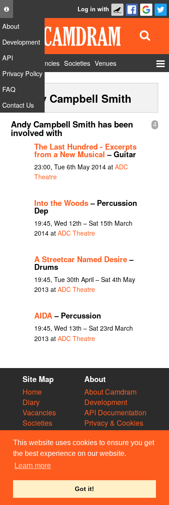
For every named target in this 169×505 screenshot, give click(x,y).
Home (32, 392)
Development (105, 402)
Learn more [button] (32, 465)
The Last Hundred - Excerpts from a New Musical (85, 150)
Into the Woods (61, 202)
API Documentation (115, 412)
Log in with (93, 9)
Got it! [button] (84, 488)
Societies (37, 423)
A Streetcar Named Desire (80, 259)
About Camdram (110, 392)
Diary (31, 402)
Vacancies (39, 412)
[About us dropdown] (6, 9)
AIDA (43, 315)
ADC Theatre (76, 232)
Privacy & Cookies (113, 423)
